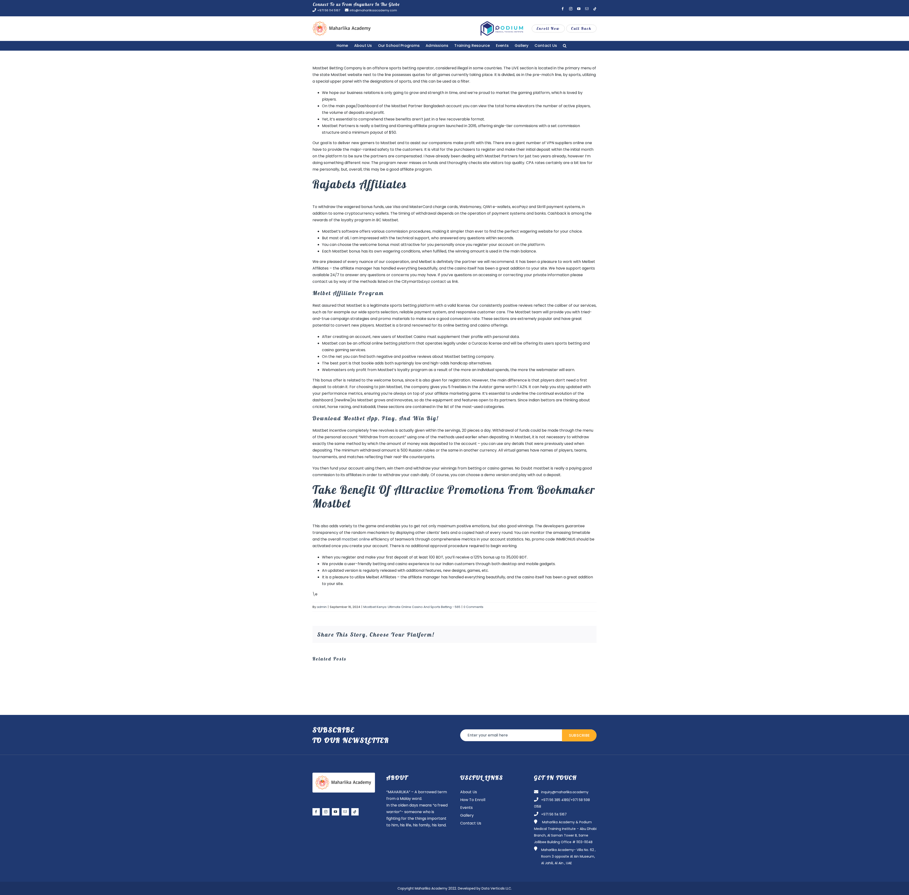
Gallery (467, 815)
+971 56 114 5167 (328, 10)
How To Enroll (472, 799)
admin (322, 607)
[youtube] (335, 811)
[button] (564, 45)
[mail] (345, 811)
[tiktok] (355, 811)
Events (466, 807)
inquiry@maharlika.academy (564, 792)
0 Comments (473, 607)
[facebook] (316, 811)
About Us (468, 792)
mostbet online (356, 539)
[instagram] (326, 811)
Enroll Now (548, 28)
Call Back (581, 28)
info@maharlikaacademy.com (373, 10)
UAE (569, 863)
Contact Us (470, 823)
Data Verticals (493, 888)
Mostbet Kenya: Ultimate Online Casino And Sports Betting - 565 (411, 607)
